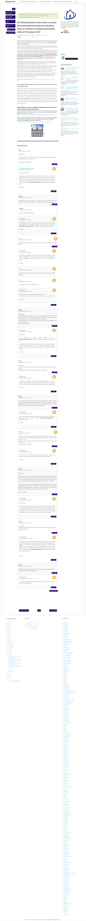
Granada (65, 783)
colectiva (65, 737)
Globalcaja (66, 780)
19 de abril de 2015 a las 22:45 (25, 331)
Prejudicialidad (66, 853)
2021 (8, 629)
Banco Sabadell (67, 661)
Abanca (65, 622)
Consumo (65, 740)
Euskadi (65, 769)
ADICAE (65, 628)
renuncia (65, 865)
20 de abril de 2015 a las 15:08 (25, 291)
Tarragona (66, 892)
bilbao (65, 676)
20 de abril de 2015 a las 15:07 (25, 378)
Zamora (65, 913)
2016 (8, 639)
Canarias (65, 714)
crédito (65, 747)
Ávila (65, 646)
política (65, 848)
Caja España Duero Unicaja (69, 691)
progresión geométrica (68, 856)
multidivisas (66, 826)
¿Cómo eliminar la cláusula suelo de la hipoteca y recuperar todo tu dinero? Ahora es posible (72, 68)
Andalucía (66, 634)
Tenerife (65, 897)
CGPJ (65, 731)
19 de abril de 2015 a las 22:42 (25, 252)
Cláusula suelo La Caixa (10, 26)
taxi (64, 896)
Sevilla (65, 884)
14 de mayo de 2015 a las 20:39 (25, 538)
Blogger (18, 681)
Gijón (65, 775)
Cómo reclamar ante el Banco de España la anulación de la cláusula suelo (72, 99)
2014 (8, 675)
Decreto (65, 748)
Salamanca (66, 872)
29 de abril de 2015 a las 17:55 (25, 452)
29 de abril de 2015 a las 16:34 (24, 433)
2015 (8, 640)
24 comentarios (36, 36)
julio (9, 649)
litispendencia (66, 815)
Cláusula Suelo (10, 1)
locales (65, 816)
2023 (8, 626)
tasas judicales (67, 894)
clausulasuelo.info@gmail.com (26, 17)
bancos (65, 665)
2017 (8, 637)
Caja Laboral (66, 696)
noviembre (10, 644)
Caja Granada (66, 695)
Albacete (65, 630)
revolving (65, 870)
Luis (19, 238)
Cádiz (65, 682)
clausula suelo (66, 734)
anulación (66, 636)
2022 (8, 627)
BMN (65, 679)
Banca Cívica (66, 649)
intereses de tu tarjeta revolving (33, 15)
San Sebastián (66, 877)
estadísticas (66, 766)
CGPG (65, 729)
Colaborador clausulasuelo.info (26, 168)
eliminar (65, 758)
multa (65, 824)
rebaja (65, 861)
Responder (54, 164)
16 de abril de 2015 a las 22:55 (25, 169)
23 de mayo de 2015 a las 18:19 (24, 566)
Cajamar (65, 707)
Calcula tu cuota (11, 29)
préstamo (65, 854)
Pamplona (66, 843)
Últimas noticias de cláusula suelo (10, 13)
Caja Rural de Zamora (68, 701)
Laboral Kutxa (66, 807)
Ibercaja (65, 790)
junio (9, 651)
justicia (65, 799)
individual (65, 791)
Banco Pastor (66, 658)
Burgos (65, 680)
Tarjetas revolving (44, 1)
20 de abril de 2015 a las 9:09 (25, 270)
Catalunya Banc (67, 721)
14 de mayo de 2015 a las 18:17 (24, 523)
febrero (9, 671)
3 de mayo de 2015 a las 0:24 (25, 500)
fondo (65, 772)
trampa (65, 902)
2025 (8, 622)
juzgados (65, 804)
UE (64, 905)
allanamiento (66, 633)
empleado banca (67, 761)
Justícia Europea (67, 801)
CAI (64, 684)
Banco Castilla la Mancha (68, 652)
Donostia (65, 755)
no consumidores (67, 832)
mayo (9, 653)
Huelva (65, 788)
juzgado (65, 802)
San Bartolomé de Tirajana (69, 873)
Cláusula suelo (66, 736)
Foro (75, 1)
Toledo (65, 900)
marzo (9, 669)
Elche (65, 756)
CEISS (65, 726)
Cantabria (66, 715)
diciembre (10, 642)
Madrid (65, 818)
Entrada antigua (53, 610)
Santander (66, 878)
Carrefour (66, 717)
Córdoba (65, 742)
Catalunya (66, 720)
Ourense (65, 840)
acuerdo (65, 627)
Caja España (66, 688)
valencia (65, 908)
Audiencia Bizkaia (67, 639)
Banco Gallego (66, 655)
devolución (66, 753)
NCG (64, 831)
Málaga (65, 820)
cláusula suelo (39, 14)
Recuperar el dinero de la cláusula (62, 1)
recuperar (66, 864)
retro (65, 867)
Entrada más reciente (24, 610)
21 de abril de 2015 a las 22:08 (25, 413)
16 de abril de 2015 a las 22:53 (24, 151)
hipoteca (65, 785)
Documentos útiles (11, 32)
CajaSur (65, 710)
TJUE (64, 899)
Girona (65, 778)
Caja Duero (66, 687)
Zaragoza (65, 914)
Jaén (64, 796)
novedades (66, 835)
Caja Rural (66, 698)
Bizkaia (65, 677)
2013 (8, 677)
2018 (8, 635)
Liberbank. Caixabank (68, 813)
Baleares (65, 647)
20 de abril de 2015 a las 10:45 (24, 362)
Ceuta (65, 728)
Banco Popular (66, 660)
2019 (8, 633)
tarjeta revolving (67, 891)
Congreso (65, 739)
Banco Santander (67, 663)
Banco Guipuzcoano (68, 657)
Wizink (65, 911)
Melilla (65, 823)
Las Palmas (66, 808)
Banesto (65, 666)
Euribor (65, 767)
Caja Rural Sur (66, 704)
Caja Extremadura (67, 693)
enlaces (65, 764)
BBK (64, 672)
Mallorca (65, 821)
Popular (65, 851)
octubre (9, 646)
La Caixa (65, 805)
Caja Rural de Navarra (68, 699)
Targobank (66, 888)
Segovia (65, 880)
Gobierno (65, 782)
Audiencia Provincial (67, 642)
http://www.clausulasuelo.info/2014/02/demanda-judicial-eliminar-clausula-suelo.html (37, 115)
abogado (65, 623)
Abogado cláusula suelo (10, 21)
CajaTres (65, 712)
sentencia (40, 35)
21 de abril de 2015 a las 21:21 (24, 397)
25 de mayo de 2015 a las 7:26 (25, 578)
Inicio (39, 610)
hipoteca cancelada (67, 786)
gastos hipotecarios (67, 774)
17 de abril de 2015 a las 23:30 (25, 220)
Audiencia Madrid (67, 641)
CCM (64, 725)
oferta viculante (67, 837)
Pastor (65, 846)
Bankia (65, 668)
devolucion (66, 752)
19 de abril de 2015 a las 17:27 (24, 239)
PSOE (65, 858)
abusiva (65, 625)
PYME (65, 859)
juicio (65, 797)
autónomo (66, 644)
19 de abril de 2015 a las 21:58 (24, 311)
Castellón (65, 718)
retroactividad (66, 869)
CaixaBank (66, 685)
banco (65, 650)
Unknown (20, 431)
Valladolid (66, 910)
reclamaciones (66, 862)
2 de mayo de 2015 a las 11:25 (24, 470)
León (65, 810)
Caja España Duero (67, 690)
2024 (8, 624)
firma (65, 771)
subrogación (66, 886)
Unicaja (65, 907)
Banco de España (67, 653)
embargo (65, 759)
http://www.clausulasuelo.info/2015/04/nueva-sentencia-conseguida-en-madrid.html (34, 122)
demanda (65, 750)
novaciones (66, 834)
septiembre (10, 647)
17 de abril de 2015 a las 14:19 (25, 210)
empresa (65, 763)
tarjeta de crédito (67, 889)
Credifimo (65, 745)
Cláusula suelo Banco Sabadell (29, 1)
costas (65, 744)
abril (9, 655)
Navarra (65, 829)
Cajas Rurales (66, 709)
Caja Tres (65, 706)
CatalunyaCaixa (67, 723)
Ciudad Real (66, 733)
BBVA (65, 674)
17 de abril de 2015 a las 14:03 (24, 197)
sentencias (66, 883)
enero (9, 673)
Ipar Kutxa (66, 793)
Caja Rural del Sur (67, 703)
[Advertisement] (40, 8)
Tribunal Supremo (46, 35)
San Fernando (66, 875)
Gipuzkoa (65, 777)
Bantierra (65, 669)
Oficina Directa (66, 839)
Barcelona (66, 671)
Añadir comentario (53, 590)
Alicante (65, 631)
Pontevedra (66, 850)
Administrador (22, 218)
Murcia (65, 827)
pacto (65, 842)
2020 (8, 631)
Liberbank (66, 812)
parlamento (66, 845)
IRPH (65, 794)
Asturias (65, 638)
